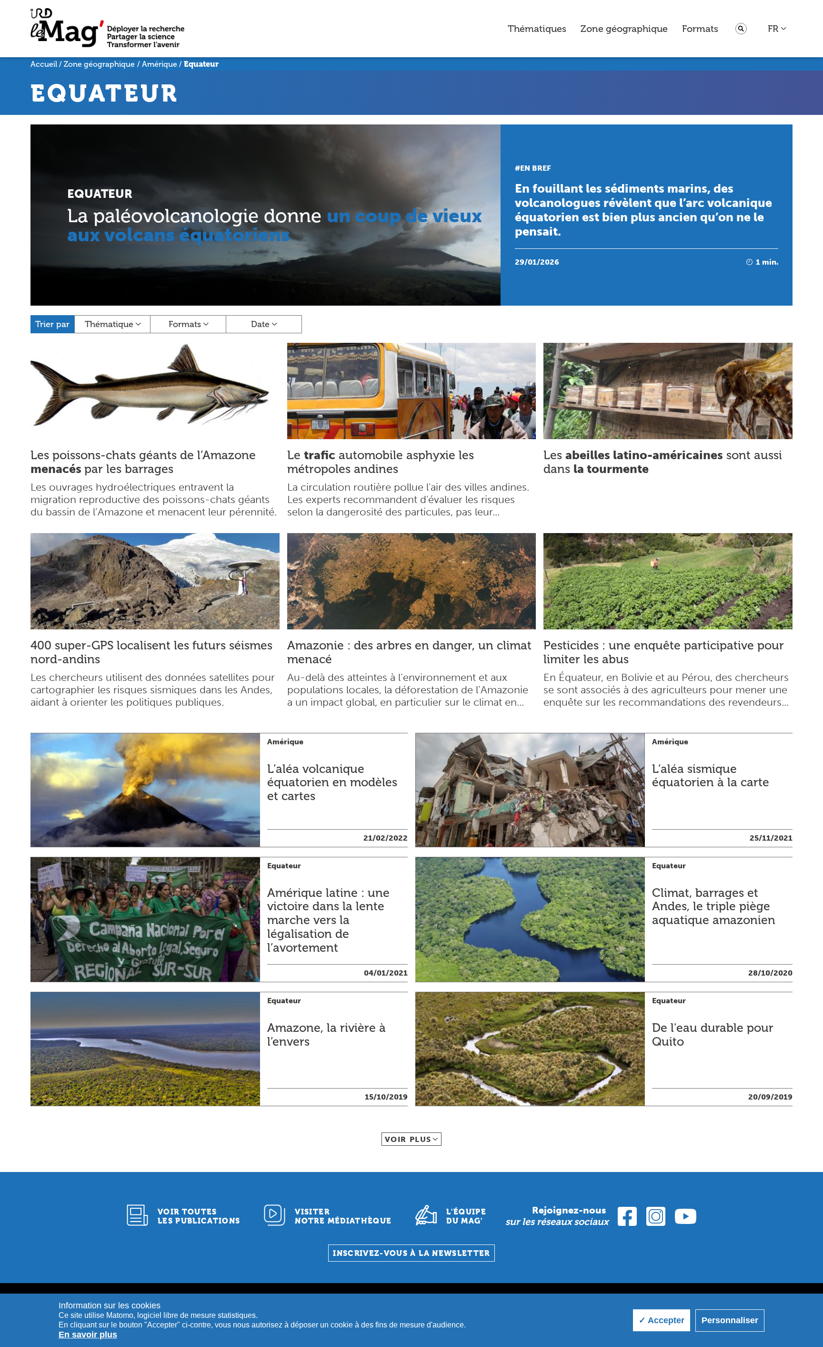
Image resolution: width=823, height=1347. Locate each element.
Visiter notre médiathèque (343, 1216)
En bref (535, 168)
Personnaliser (730, 1320)
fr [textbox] (773, 28)
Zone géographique (624, 28)
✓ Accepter (661, 1320)
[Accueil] (107, 29)
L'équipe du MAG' (466, 1216)
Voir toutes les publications (199, 1216)
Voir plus (408, 1139)
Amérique (159, 64)
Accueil (43, 64)
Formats (700, 28)
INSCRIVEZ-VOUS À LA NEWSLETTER (411, 1253)
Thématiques (537, 28)
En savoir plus (88, 1334)
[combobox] (778, 28)
